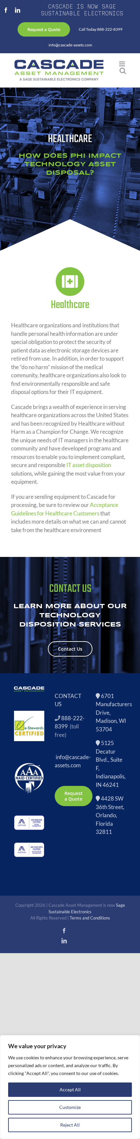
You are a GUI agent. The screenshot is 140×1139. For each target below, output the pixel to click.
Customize (70, 1107)
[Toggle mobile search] (122, 70)
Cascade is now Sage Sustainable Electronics (82, 9)
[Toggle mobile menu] (122, 63)
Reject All (70, 1125)
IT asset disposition (88, 465)
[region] (70, 1087)
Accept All (70, 1089)
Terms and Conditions (90, 917)
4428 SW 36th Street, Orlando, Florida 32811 (110, 815)
